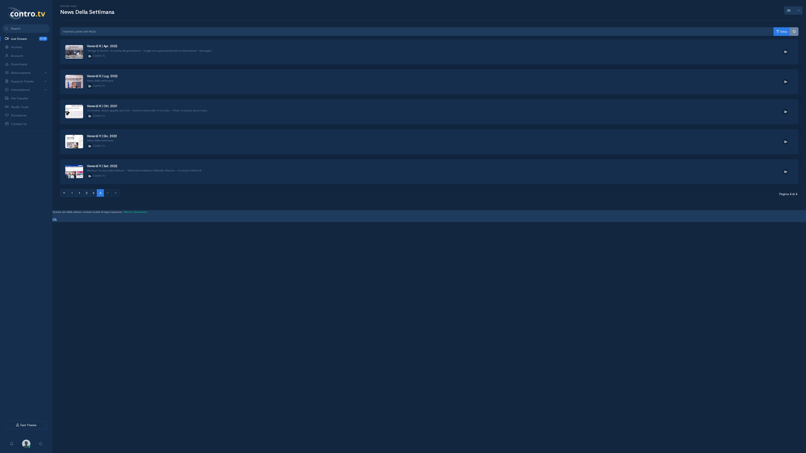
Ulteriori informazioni (135, 212)
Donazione (18, 115)
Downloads (19, 64)
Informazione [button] (20, 90)
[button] (26, 443)
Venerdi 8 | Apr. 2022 (102, 46)
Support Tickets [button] (22, 81)
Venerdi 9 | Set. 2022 (102, 166)
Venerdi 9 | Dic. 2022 (102, 136)
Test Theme (27, 425)
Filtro (783, 32)
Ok (54, 219)
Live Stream (28, 39)
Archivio (16, 47)
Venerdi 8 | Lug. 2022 (102, 76)
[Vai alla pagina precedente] (72, 193)
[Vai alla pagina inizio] (64, 193)
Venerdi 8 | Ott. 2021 (102, 106)
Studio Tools (20, 107)
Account (17, 56)
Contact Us (19, 124)
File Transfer (19, 98)
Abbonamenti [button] (20, 73)
